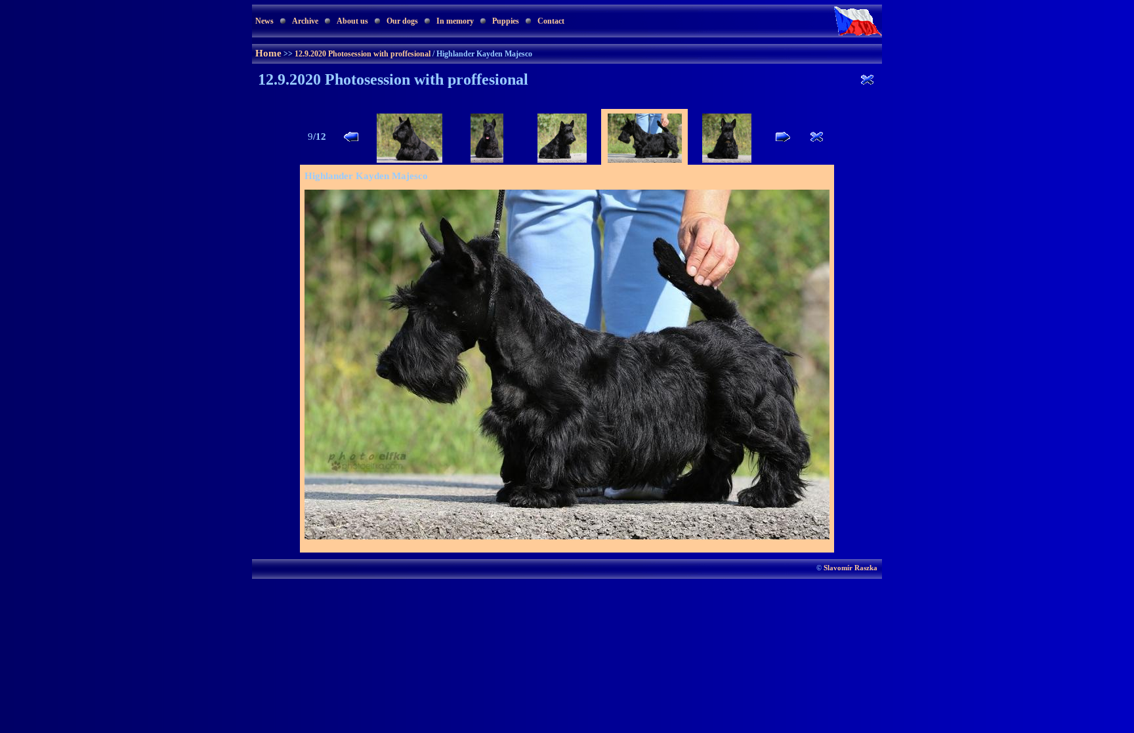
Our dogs (402, 21)
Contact (550, 21)
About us (352, 21)
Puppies (505, 21)
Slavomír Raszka (850, 568)
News (264, 21)
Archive (305, 21)
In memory (455, 21)
